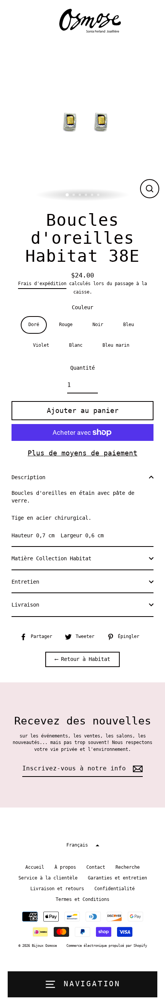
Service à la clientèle (48, 878)
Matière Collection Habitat (51, 558)
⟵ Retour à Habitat (82, 659)
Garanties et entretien (117, 878)
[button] (82, 845)
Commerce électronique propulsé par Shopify (106, 946)
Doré (33, 324)
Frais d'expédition (42, 283)
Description (28, 477)
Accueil (34, 867)
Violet (41, 345)
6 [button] (99, 195)
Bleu (128, 324)
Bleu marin (115, 345)
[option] (82, 121)
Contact (95, 867)
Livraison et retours (57, 888)
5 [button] (93, 195)
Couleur (82, 307)
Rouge (66, 324)
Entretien (25, 582)
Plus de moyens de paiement (82, 453)
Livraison (25, 605)
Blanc (75, 345)
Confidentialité (114, 888)
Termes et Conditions (82, 899)
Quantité (82, 368)
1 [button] (67, 195)
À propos (65, 867)
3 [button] (80, 195)
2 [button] (74, 195)
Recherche (128, 867)
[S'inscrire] (136, 769)
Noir (97, 324)
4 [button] (87, 195)
